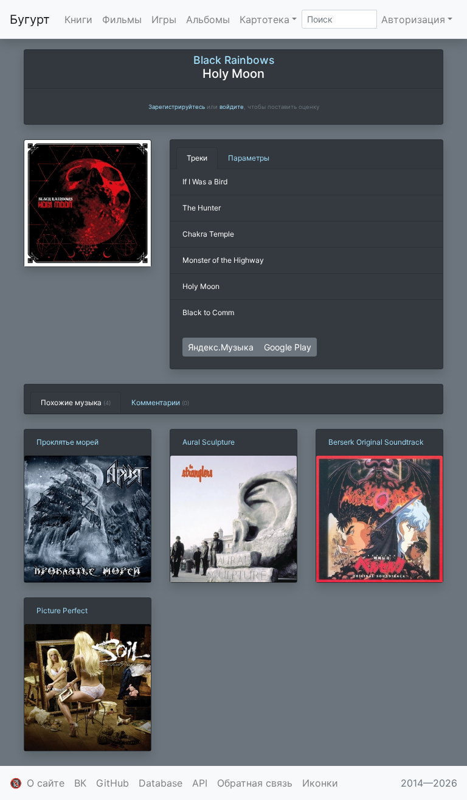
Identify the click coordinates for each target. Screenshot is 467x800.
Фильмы (122, 19)
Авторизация (413, 19)
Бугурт (30, 19)
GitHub (112, 783)
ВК (80, 783)
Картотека (264, 19)
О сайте (45, 783)
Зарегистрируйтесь (176, 106)
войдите (232, 106)
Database (160, 783)
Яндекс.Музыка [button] (221, 347)
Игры (163, 19)
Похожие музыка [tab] (76, 402)
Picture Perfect (62, 610)
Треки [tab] (197, 157)
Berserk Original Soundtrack (376, 442)
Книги (78, 19)
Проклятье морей (67, 442)
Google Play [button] (287, 347)
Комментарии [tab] (160, 402)
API (199, 783)
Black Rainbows (233, 60)
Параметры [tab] (248, 157)
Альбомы (208, 19)
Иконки (320, 783)
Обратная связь (254, 783)
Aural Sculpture (208, 442)
